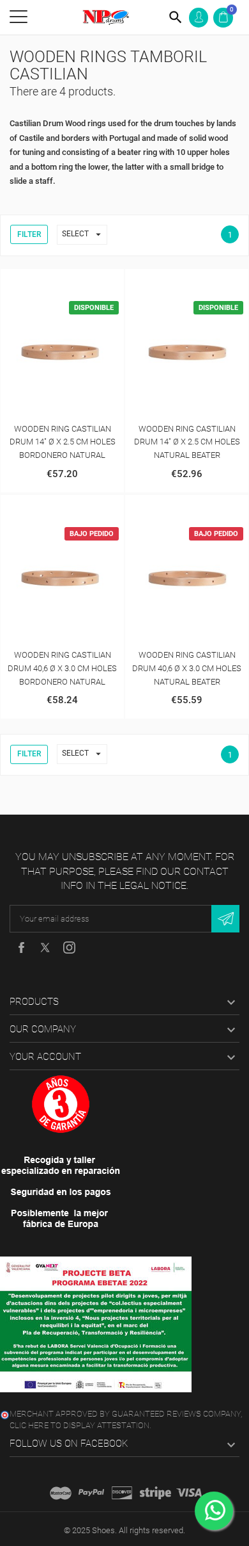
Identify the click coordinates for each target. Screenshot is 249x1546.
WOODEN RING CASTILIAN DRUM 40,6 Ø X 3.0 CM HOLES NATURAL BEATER (186, 668)
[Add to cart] (49, 281)
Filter (29, 234)
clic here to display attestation (79, 1425)
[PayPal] (91, 1493)
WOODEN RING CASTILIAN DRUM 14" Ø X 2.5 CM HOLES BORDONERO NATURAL (63, 442)
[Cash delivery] (155, 1493)
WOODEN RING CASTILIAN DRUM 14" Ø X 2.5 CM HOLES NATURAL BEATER (187, 442)
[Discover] (122, 1493)
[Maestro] (60, 1493)
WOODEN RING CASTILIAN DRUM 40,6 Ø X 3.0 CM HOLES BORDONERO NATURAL (62, 668)
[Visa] (189, 1493)
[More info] (76, 281)
